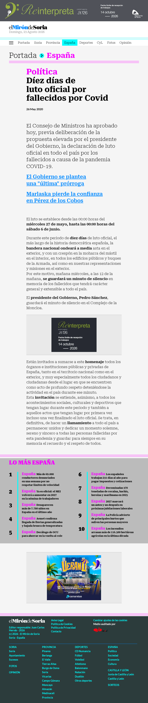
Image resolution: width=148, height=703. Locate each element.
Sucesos (13, 659)
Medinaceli (48, 693)
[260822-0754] (74, 10)
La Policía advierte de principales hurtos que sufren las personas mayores (110, 519)
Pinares (46, 651)
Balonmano (81, 668)
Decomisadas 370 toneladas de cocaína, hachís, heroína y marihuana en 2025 (110, 491)
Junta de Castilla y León (121, 674)
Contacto (56, 631)
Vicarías (46, 676)
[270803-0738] (74, 577)
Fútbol (78, 655)
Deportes (86, 42)
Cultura (112, 663)
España (69, 42)
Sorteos (113, 684)
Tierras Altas (49, 663)
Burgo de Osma (50, 668)
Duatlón (79, 676)
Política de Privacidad (63, 627)
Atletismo (80, 663)
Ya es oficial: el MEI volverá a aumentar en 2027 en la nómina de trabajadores (41, 495)
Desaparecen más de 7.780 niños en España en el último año (37, 508)
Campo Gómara (51, 680)
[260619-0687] (74, 334)
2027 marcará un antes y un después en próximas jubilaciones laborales (111, 505)
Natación (80, 672)
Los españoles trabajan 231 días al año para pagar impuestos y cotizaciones (111, 478)
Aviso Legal (57, 620)
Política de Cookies (62, 624)
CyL (100, 42)
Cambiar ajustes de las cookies (110, 620)
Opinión (125, 42)
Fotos (111, 42)
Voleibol (79, 659)
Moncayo (47, 684)
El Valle (46, 659)
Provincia (53, 42)
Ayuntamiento (17, 655)
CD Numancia (82, 651)
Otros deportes (83, 680)
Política (41, 71)
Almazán (47, 689)
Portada (24, 42)
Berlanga (47, 655)
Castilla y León (118, 670)
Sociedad (113, 655)
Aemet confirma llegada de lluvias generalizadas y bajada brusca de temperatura (42, 522)
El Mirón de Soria (41, 27)
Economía (113, 659)
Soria (38, 42)
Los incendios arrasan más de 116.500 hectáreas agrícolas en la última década (112, 532)
